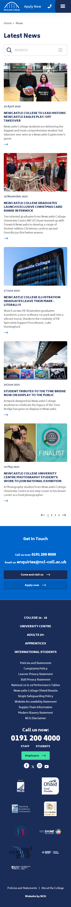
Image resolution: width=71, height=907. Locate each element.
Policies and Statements (35, 663)
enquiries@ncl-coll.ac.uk (41, 562)
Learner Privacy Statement (35, 674)
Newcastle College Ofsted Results (36, 690)
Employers (32, 755)
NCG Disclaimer (35, 718)
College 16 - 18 (35, 618)
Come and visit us (32, 574)
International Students (36, 652)
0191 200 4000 (44, 554)
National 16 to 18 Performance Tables (35, 685)
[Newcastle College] (27, 767)
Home (8, 23)
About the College (52, 888)
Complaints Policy (36, 668)
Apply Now (32, 6)
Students (43, 746)
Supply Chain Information (35, 707)
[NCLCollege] (33, 767)
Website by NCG (35, 896)
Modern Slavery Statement (35, 712)
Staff (25, 746)
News (19, 23)
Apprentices (35, 643)
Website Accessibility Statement (36, 701)
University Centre (35, 626)
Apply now (32, 585)
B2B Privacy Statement (35, 679)
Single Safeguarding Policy (35, 696)
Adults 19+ (35, 635)
